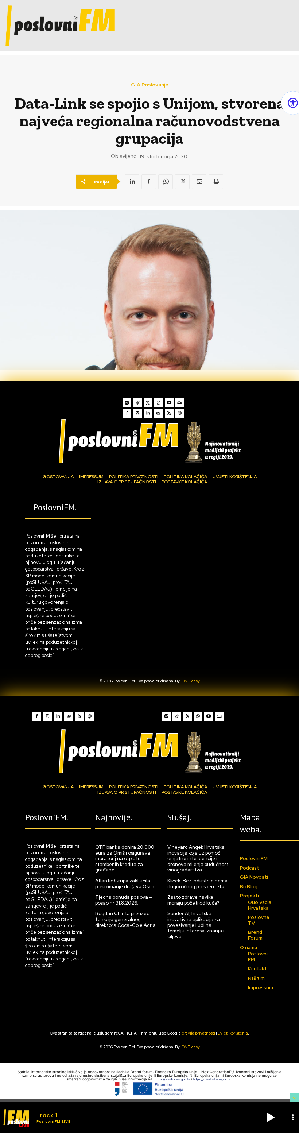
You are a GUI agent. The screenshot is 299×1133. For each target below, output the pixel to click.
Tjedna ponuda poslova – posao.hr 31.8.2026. (123, 900)
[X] (182, 181)
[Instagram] (137, 413)
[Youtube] (169, 402)
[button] (270, 1117)
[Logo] (149, 441)
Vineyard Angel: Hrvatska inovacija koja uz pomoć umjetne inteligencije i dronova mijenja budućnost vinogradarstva (198, 858)
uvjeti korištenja (233, 1033)
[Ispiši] (216, 181)
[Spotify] (127, 402)
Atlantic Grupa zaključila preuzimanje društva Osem (125, 884)
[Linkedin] (132, 181)
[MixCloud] (179, 402)
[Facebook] (148, 181)
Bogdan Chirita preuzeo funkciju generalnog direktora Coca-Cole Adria (125, 919)
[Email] (199, 181)
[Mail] (158, 413)
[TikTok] (137, 402)
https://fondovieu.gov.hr (173, 1079)
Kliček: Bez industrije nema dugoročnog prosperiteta (197, 884)
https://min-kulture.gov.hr (212, 1079)
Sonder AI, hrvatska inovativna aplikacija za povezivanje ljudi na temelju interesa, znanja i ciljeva (195, 924)
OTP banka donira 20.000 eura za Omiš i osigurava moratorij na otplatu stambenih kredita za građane (124, 858)
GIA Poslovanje (149, 84)
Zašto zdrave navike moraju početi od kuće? (193, 900)
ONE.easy (191, 681)
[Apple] (179, 413)
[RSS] (169, 413)
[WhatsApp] (165, 181)
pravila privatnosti (198, 1033)
